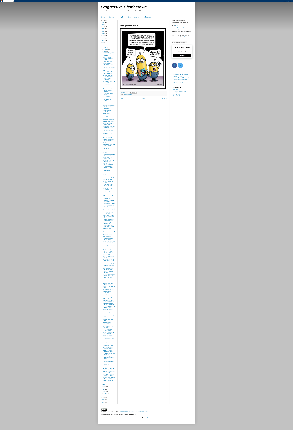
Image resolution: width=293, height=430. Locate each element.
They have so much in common (107, 91)
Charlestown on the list (107, 309)
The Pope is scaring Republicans (107, 79)
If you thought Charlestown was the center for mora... (109, 53)
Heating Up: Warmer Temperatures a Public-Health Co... (108, 58)
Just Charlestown (134, 17)
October (105, 47)
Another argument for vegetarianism (107, 158)
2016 (103, 40)
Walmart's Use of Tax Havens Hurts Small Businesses (109, 372)
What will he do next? (107, 277)
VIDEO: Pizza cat (106, 69)
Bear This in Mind (106, 113)
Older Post (164, 98)
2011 (103, 402)
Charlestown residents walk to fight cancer (108, 124)
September (105, 49)
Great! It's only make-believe (109, 249)
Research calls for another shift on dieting (108, 170)
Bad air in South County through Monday (108, 284)
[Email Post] (128, 92)
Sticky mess (105, 102)
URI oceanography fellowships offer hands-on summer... (109, 357)
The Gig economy (106, 262)
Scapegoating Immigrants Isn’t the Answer (108, 150)
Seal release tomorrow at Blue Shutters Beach (108, 130)
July (104, 384)
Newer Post (122, 98)
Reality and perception (107, 234)
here (185, 36)
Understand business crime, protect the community (109, 247)
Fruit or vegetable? (107, 108)
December (105, 44)
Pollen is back (106, 298)
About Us (147, 17)
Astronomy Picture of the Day (109, 177)
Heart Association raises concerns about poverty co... (108, 315)
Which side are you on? (108, 380)
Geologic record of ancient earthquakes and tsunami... (108, 99)
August (104, 51)
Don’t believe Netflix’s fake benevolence (108, 148)
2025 (103, 24)
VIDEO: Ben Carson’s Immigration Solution (108, 167)
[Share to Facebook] (135, 93)
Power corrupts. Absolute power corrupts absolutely (109, 67)
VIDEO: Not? (105, 152)
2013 (103, 399)
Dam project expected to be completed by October (108, 375)
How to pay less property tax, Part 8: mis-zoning (109, 106)
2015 (103, 42)
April (104, 389)
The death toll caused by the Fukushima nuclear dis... (109, 155)
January (105, 395)
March (104, 391)
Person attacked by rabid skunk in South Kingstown (109, 226)
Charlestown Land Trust (178, 80)
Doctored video (106, 103)
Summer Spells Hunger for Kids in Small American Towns (108, 216)
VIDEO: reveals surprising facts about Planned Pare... (108, 341)
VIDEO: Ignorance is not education (108, 327)
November (105, 45)
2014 (103, 397)
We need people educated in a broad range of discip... (109, 275)
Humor (130, 94)
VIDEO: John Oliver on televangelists (107, 223)
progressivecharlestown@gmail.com (183, 32)
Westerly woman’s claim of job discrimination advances (108, 323)
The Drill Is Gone (106, 132)
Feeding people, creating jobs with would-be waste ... (109, 185)
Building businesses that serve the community (108, 86)
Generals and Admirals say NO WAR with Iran (108, 193)
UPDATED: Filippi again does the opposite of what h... (109, 378)
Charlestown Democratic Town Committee (181, 77)
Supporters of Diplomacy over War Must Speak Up (108, 348)
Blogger (149, 417)
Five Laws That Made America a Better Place (108, 252)
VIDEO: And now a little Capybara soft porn (108, 366)
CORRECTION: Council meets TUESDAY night (108, 361)
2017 (103, 38)
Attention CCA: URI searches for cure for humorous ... (109, 140)
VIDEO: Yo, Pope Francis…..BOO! (107, 175)
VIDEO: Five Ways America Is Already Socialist (109, 307)
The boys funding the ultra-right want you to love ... (108, 220)
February (105, 393)
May (104, 387)
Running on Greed (107, 230)
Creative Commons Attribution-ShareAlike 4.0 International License (134, 411)
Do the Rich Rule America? (108, 119)
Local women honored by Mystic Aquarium (108, 330)
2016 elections (126, 94)
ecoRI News (175, 89)
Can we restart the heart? (108, 382)
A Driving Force (106, 294)
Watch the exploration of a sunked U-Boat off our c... (109, 71)
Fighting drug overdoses (108, 343)
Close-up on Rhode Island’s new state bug (109, 312)
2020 (103, 33)
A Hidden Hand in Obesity (108, 345)
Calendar (112, 17)
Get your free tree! (106, 198)
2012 (103, 400)
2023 (103, 28)
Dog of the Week (106, 254)
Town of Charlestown (177, 73)
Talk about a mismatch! (107, 335)
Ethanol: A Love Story (107, 61)
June (104, 386)
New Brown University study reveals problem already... (109, 245)
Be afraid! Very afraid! (107, 137)
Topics (122, 17)
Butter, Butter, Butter (107, 228)
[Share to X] (134, 93)
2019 (103, 35)
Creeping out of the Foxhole (109, 317)
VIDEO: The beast (106, 96)
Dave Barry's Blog (176, 94)
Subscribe (182, 55)
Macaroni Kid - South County (179, 95)
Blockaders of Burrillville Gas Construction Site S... (109, 127)
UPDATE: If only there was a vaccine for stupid (109, 145)
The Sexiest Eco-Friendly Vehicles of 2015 (108, 213)
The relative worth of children (109, 203)
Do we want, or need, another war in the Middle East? (109, 338)
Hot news (105, 142)
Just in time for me (106, 84)
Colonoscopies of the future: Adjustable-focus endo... (109, 164)
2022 (103, 30)
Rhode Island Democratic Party (179, 91)
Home (103, 17)
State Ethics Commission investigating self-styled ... (109, 351)
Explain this (105, 55)
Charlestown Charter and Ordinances (180, 74)
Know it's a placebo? (107, 88)
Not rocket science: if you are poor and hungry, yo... (109, 296)
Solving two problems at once (109, 121)
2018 (103, 37)
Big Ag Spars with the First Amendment (108, 189)
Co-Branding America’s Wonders (108, 272)
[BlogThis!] (132, 93)
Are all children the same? (108, 289)
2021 (103, 31)
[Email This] (131, 93)
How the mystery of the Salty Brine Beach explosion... (109, 242)
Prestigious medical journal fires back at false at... (108, 239)
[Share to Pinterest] (136, 93)
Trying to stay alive (107, 117)
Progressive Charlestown (124, 7)
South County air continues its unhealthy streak (108, 269)
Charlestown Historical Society (179, 84)
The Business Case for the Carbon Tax (108, 363)
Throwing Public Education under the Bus (108, 201)
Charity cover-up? (106, 191)
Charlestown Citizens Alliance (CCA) (180, 79)
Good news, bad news (107, 73)
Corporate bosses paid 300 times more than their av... (109, 260)
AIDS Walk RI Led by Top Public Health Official (108, 76)
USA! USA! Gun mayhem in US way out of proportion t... (108, 135)
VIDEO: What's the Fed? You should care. (109, 354)
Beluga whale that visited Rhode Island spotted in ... (109, 301)
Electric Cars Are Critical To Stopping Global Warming (109, 369)
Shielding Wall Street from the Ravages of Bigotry (108, 64)
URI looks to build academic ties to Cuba (109, 196)
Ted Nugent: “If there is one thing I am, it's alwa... (108, 161)
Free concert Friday (107, 236)
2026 (103, 22)
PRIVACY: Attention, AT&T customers (108, 172)
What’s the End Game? (108, 281)
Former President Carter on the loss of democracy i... (108, 304)
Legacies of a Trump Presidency (107, 292)
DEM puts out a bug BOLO (108, 179)
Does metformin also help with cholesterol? (108, 333)
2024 (103, 26)
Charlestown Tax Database (178, 76)
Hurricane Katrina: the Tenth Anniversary (109, 82)
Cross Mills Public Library (178, 82)
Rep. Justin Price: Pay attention (107, 279)
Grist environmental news (178, 92)
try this (176, 25)
